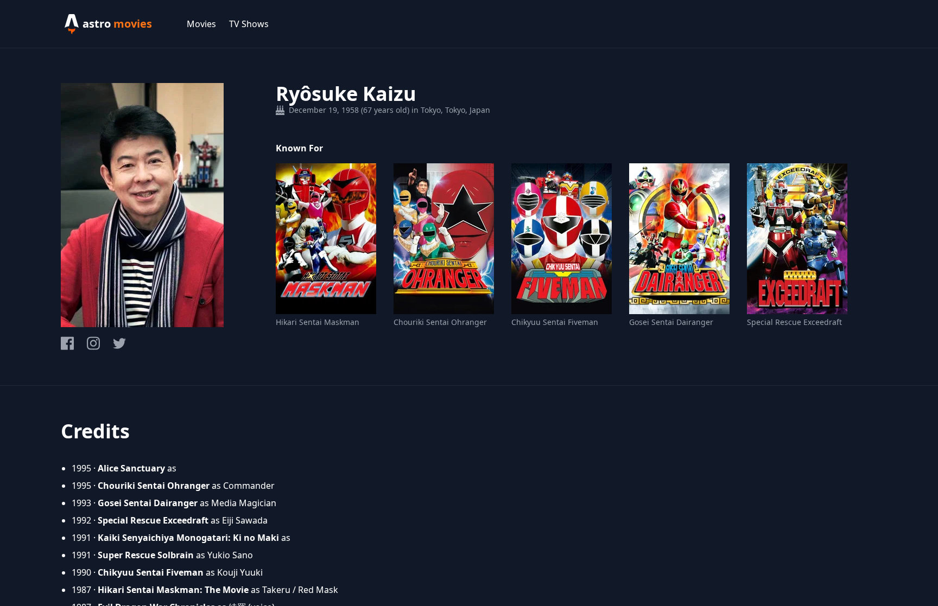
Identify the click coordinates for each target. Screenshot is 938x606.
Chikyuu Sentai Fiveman (554, 322)
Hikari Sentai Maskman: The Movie (173, 590)
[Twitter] (119, 343)
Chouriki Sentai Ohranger (440, 322)
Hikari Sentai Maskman (317, 322)
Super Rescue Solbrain (146, 555)
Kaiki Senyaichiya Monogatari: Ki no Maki (188, 538)
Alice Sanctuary (131, 468)
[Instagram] (93, 343)
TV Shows (249, 24)
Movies (201, 24)
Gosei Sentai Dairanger (671, 322)
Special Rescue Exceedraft (794, 322)
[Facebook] (67, 343)
